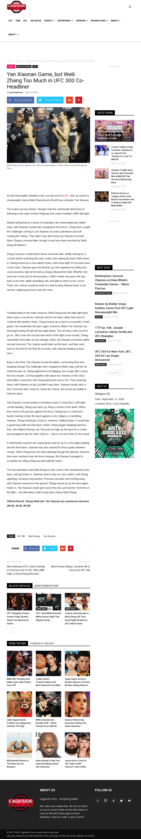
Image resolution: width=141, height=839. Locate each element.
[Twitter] (121, 801)
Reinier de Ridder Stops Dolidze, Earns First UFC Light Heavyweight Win (114, 308)
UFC (10, 20)
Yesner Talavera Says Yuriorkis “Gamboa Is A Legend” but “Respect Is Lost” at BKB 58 (122, 153)
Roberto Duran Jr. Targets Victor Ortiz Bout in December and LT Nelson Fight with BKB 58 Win (122, 199)
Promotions (98, 20)
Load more (113, 372)
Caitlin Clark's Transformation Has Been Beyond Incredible (48, 682)
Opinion (80, 20)
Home (10, 61)
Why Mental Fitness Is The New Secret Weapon (18, 763)
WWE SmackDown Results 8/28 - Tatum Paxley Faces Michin (46, 723)
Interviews (64, 20)
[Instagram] (105, 800)
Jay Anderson (16, 92)
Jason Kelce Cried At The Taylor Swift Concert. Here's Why (75, 763)
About (12, 34)
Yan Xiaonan (49, 536)
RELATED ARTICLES (19, 585)
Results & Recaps (23, 66)
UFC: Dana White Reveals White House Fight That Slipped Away (48, 616)
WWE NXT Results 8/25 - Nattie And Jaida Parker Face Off (19, 682)
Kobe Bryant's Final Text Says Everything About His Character (48, 763)
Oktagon (35, 20)
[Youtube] (129, 801)
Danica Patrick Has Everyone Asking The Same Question (75, 723)
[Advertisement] (70, 49)
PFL (25, 20)
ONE (18, 20)
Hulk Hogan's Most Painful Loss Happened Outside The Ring (19, 723)
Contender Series (103, 293)
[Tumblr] (113, 801)
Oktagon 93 (102, 394)
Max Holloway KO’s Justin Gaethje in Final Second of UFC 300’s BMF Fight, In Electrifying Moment (26, 570)
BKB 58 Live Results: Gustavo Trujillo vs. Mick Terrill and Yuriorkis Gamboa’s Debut (112, 133)
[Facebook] (97, 801)
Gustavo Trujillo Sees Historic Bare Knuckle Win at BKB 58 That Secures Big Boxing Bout (122, 176)
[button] (130, 4)
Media (114, 20)
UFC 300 (21, 536)
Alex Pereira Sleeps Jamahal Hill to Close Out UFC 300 (70, 568)
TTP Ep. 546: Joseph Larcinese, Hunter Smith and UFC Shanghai (113, 332)
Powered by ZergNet (42, 643)
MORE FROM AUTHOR (46, 585)
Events (48, 20)
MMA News (41, 609)
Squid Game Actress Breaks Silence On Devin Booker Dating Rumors (77, 682)
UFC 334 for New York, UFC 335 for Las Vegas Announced (113, 356)
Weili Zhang (34, 536)
